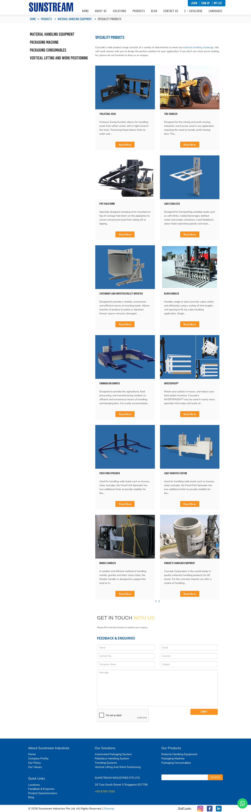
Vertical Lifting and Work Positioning (59, 57)
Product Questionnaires (42, 793)
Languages (215, 11)
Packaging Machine (44, 42)
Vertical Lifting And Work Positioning (118, 767)
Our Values (35, 767)
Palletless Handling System (112, 758)
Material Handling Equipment (75, 19)
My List (218, 3)
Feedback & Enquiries (41, 789)
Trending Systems (106, 763)
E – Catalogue (193, 11)
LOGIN (194, 3)
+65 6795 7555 (105, 791)
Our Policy (34, 763)
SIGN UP (205, 3)
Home (85, 11)
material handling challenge (198, 47)
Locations (34, 785)
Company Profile (38, 758)
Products (139, 11)
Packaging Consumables (48, 50)
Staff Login (184, 808)
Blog (154, 11)
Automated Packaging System (113, 754)
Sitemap (109, 808)
